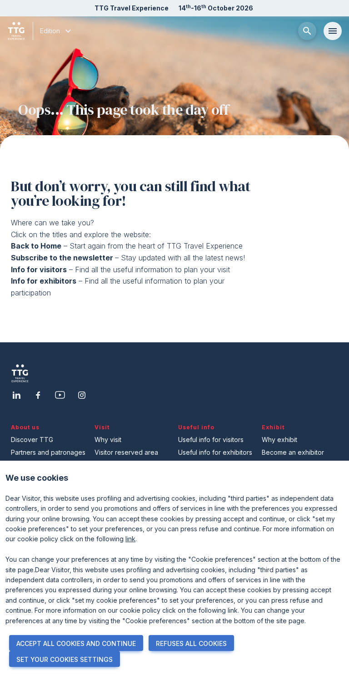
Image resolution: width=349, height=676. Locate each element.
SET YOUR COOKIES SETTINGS (64, 659)
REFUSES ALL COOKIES (191, 643)
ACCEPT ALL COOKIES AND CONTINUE (76, 643)
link (130, 539)
